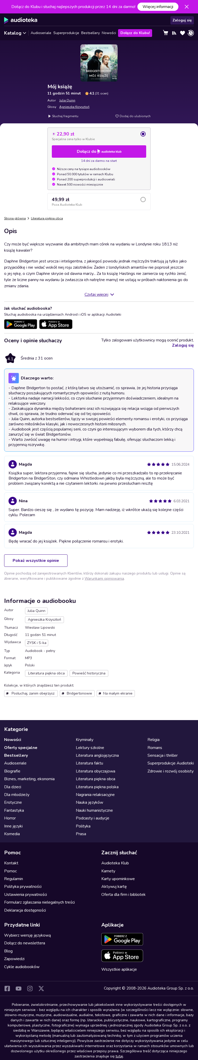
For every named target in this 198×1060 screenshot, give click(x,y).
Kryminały (84, 740)
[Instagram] (30, 988)
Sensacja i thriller (162, 755)
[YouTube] (18, 988)
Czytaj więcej (96, 294)
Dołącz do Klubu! (135, 32)
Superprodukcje (66, 32)
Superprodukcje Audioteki (170, 763)
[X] (41, 988)
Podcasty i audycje (92, 818)
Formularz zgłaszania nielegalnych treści (39, 902)
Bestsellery (90, 32)
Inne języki (13, 826)
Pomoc (10, 871)
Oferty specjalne (20, 748)
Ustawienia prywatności (25, 894)
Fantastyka (14, 810)
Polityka (83, 826)
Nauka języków (89, 802)
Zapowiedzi (14, 959)
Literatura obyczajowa (95, 771)
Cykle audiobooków (21, 967)
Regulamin (13, 879)
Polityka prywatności (23, 886)
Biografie (12, 771)
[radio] (99, 136)
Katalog (12, 33)
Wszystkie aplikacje (119, 969)
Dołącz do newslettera (24, 943)
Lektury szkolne (90, 748)
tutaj (119, 1056)
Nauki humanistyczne (94, 810)
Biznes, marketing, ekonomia (29, 779)
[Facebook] (7, 988)
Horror (10, 818)
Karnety (108, 871)
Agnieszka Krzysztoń (74, 107)
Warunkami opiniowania (104, 578)
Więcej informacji (158, 7)
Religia (153, 740)
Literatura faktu (89, 763)
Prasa (81, 834)
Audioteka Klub (115, 863)
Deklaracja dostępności (25, 910)
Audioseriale (41, 32)
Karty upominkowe (118, 879)
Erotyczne (13, 802)
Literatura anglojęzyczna (97, 755)
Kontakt (11, 863)
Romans (154, 748)
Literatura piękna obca (47, 218)
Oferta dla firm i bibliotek (123, 894)
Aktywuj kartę (114, 886)
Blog (8, 951)
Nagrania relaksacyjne (95, 795)
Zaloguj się (182, 20)
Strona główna (15, 218)
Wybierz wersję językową (27, 935)
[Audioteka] (20, 20)
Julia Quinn (67, 100)
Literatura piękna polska (97, 787)
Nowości (109, 32)
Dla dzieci (12, 787)
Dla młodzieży (16, 795)
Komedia (12, 834)
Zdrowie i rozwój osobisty (170, 771)
